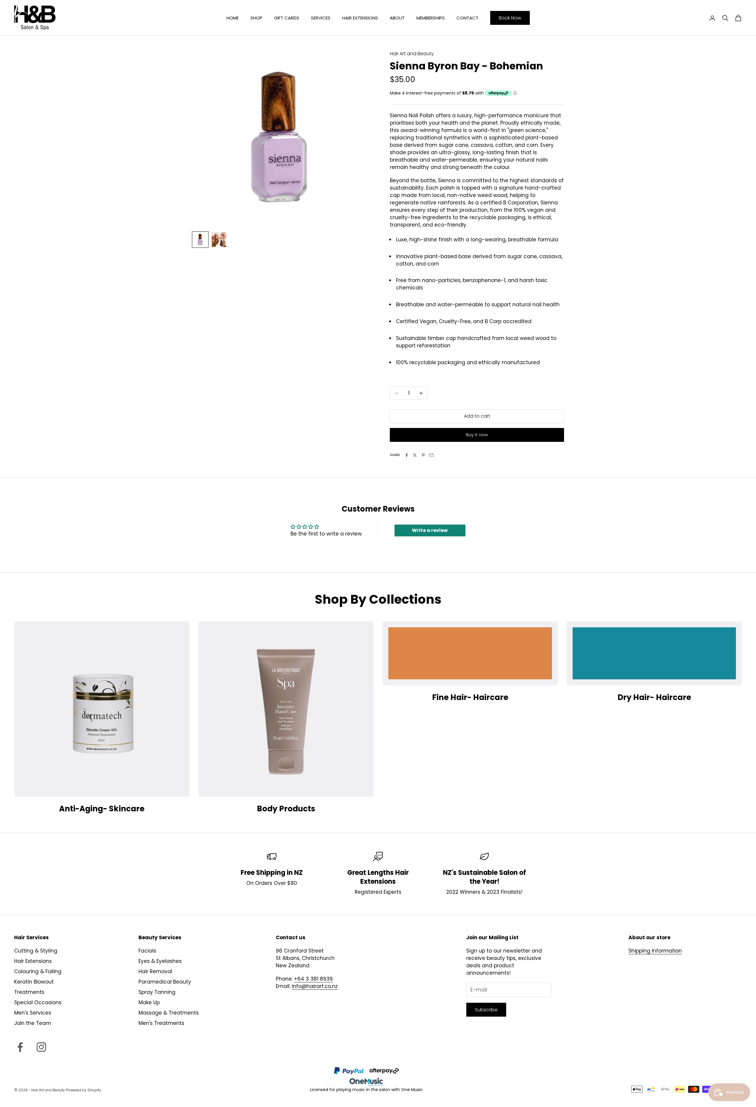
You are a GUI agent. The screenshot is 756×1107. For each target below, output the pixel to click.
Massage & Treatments (169, 1012)
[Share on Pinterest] (423, 455)
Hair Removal (155, 971)
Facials (147, 950)
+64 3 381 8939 (313, 978)
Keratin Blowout (34, 981)
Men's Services (32, 1012)
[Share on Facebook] (406, 455)
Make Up (149, 1002)
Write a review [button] (430, 530)
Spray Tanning (157, 992)
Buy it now (477, 435)
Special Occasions (37, 1002)
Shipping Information (655, 950)
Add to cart (477, 416)
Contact (467, 18)
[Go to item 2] (219, 239)
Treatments (29, 992)
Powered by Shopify (83, 1090)
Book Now (510, 17)
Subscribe (486, 1009)
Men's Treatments (161, 1023)
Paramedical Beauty (165, 981)
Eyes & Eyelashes (160, 961)
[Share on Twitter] (415, 455)
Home (233, 18)
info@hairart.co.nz (315, 986)
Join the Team (32, 1023)
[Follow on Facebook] (20, 1047)
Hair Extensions (360, 18)
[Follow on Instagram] (41, 1047)
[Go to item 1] (200, 239)
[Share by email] (431, 455)
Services (320, 18)
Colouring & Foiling (37, 971)
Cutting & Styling (35, 950)
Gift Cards (286, 18)
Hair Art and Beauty (412, 53)
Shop (256, 18)
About (397, 18)
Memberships (430, 18)
